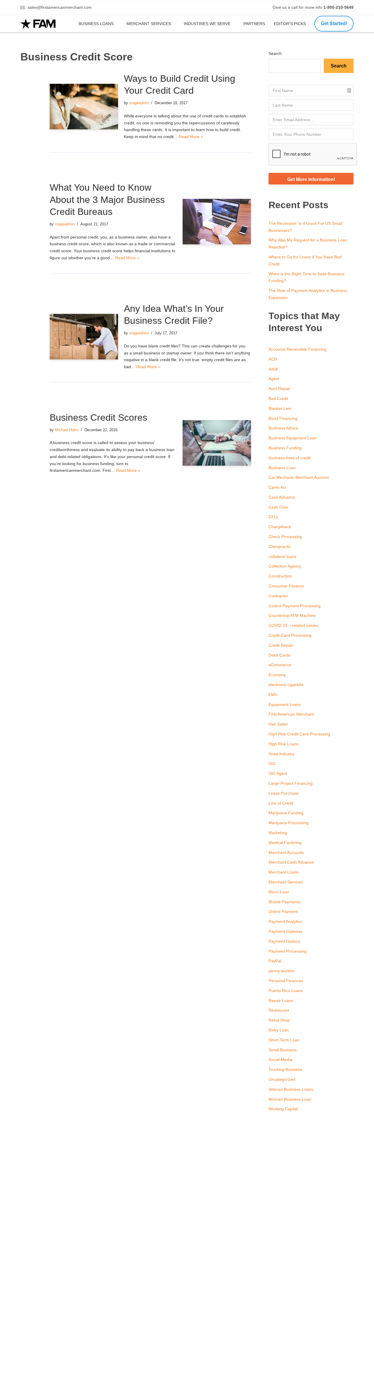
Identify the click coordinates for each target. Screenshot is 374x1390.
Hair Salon (278, 724)
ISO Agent (278, 773)
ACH (273, 359)
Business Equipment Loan (293, 438)
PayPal (275, 960)
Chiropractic (280, 546)
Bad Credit (278, 398)
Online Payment (283, 911)
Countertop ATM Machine (292, 615)
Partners (254, 23)
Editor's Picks (290, 23)
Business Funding (285, 448)
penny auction (282, 970)
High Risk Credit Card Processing (299, 734)
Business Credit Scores (98, 417)
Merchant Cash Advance (291, 862)
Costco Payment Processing (295, 605)
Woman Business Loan (290, 1099)
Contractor (278, 596)
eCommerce (280, 664)
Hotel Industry (281, 753)
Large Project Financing (291, 783)
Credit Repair (281, 645)
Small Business (283, 1050)
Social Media (280, 1059)
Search (275, 53)
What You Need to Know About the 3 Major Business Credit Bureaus (107, 199)
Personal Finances (286, 980)
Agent (274, 378)
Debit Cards (279, 655)
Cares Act (277, 487)
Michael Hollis (67, 430)
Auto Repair (279, 388)
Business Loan (282, 467)
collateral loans (282, 556)
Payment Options (284, 941)
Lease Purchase (284, 793)
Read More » (191, 136)
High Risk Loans (284, 744)
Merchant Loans (284, 872)
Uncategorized (282, 1079)
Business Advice (283, 428)
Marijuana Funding (286, 812)
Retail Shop (279, 1020)
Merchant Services (149, 23)
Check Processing (285, 536)
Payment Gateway (285, 931)
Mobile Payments (284, 902)
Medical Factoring (285, 842)
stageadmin (139, 103)
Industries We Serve (207, 23)
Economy (277, 674)
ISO (272, 763)
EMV (273, 694)
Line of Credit (281, 803)
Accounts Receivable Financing (297, 349)
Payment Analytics (285, 921)
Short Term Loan (284, 1040)
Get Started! (334, 23)
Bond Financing (283, 418)
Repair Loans (281, 1000)
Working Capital (283, 1109)
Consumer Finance (286, 586)
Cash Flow (278, 507)
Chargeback (280, 526)
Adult (273, 369)
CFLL (274, 516)
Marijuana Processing (289, 822)
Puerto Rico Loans (286, 990)
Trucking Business (285, 1069)
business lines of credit (290, 457)
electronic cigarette (286, 684)
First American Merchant (291, 714)
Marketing (278, 832)
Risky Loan (279, 1030)
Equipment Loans (285, 704)
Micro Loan (279, 892)
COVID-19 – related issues (293, 625)
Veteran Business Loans (291, 1089)
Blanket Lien (280, 408)
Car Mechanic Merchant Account (299, 477)
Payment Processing (288, 951)
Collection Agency (285, 566)
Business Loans (96, 23)
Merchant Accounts (286, 852)
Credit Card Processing (290, 635)
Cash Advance (282, 497)
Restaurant (279, 1010)
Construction (280, 576)
